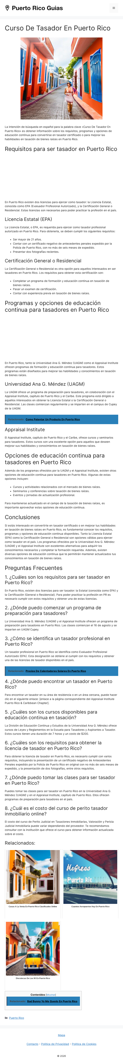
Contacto (32, 1044)
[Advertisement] (61, 177)
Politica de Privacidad (55, 1044)
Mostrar (51, 994)
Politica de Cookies (84, 1044)
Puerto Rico (16, 1018)
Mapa (61, 1035)
